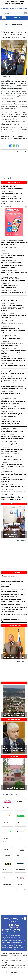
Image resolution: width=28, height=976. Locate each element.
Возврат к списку (6, 178)
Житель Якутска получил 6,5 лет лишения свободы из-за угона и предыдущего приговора (13, 351)
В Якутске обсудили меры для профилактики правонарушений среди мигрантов (13, 330)
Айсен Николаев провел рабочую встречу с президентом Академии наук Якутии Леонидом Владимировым (14, 380)
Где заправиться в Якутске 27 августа (12, 193)
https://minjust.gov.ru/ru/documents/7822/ (14, 965)
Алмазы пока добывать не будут (11, 604)
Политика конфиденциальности (10, 933)
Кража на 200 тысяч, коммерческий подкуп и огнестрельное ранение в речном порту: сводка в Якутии (14, 242)
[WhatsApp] (14, 146)
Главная (6, 918)
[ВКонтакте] (10, 146)
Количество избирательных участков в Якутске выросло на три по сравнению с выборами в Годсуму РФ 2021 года (13, 497)
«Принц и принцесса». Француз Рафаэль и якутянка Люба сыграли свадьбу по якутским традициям (14, 609)
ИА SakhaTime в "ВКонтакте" (15, 24)
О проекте (14, 918)
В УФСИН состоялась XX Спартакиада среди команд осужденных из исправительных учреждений (12, 451)
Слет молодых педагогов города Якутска (13, 486)
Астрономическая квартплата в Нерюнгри (14, 491)
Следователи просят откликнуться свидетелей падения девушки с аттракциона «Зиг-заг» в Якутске (11, 423)
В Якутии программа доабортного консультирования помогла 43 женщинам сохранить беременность (14, 414)
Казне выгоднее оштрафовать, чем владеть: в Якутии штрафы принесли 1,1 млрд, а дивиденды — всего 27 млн (13, 466)
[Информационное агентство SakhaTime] (16, 18)
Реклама (12, 920)
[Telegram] (17, 146)
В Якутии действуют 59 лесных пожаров (13, 408)
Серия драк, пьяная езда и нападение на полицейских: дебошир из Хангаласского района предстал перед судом (13, 401)
